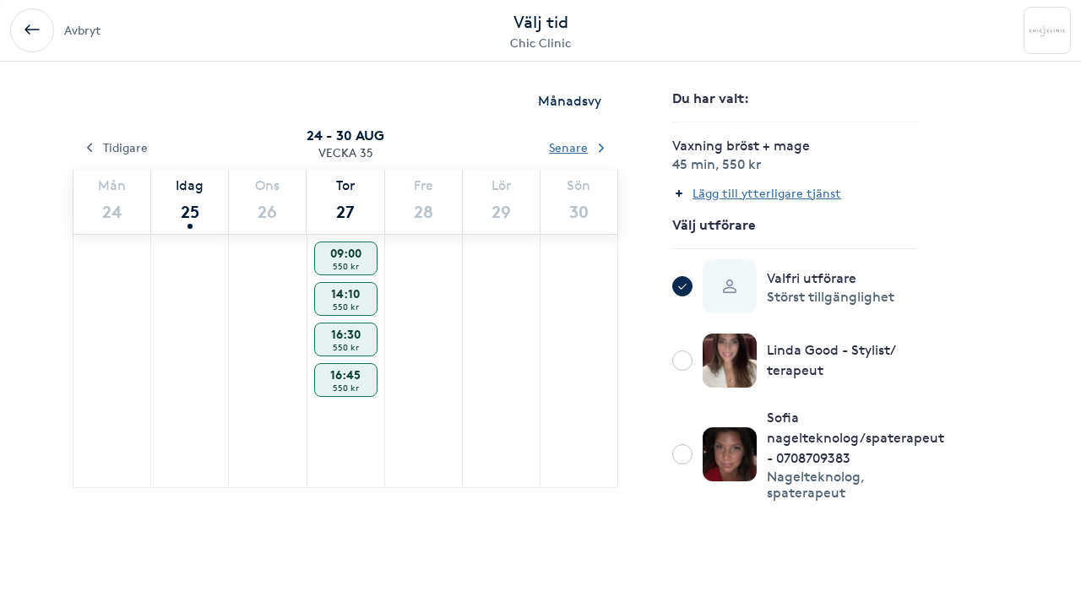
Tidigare (125, 147)
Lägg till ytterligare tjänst (767, 193)
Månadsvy (569, 101)
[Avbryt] (32, 30)
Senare (568, 147)
